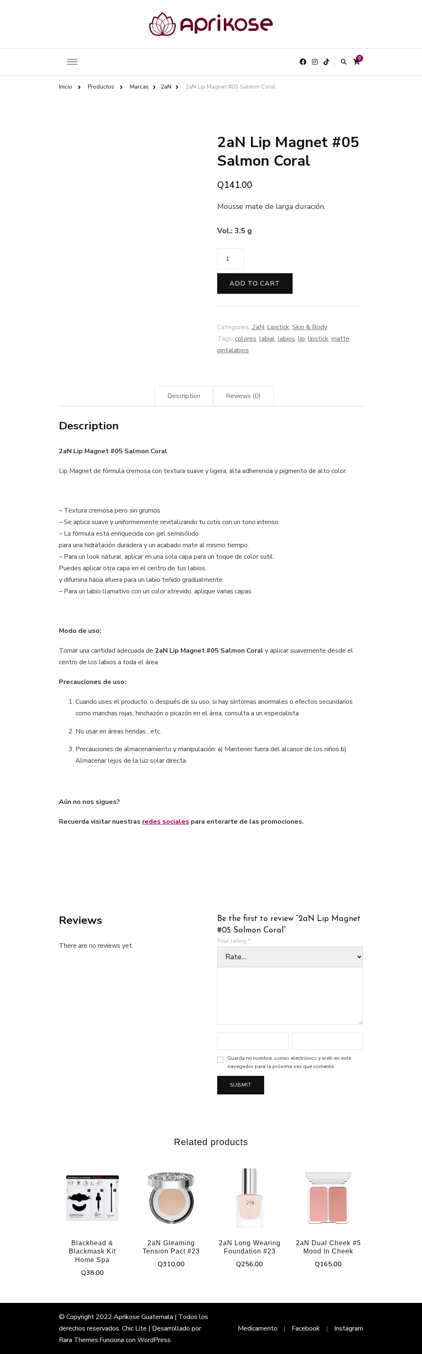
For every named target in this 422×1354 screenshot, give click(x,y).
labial (267, 338)
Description (183, 396)
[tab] (184, 396)
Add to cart (255, 283)
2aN (258, 327)
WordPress (154, 1340)
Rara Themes (78, 1340)
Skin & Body (309, 327)
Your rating (233, 941)
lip (301, 338)
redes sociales (165, 821)
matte (340, 338)
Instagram (348, 1328)
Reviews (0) (243, 396)
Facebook (306, 1328)
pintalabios (233, 350)
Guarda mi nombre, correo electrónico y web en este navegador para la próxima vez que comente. (289, 1062)
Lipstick (278, 327)
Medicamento (257, 1328)
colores (245, 338)
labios (286, 338)
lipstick (318, 338)
